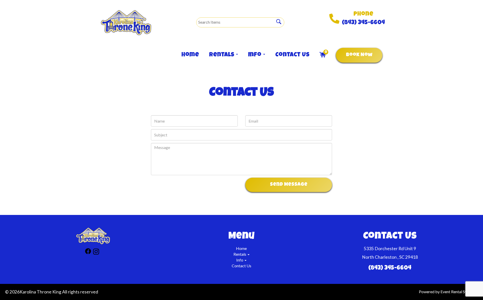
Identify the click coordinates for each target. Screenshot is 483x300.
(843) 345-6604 (363, 23)
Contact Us (292, 55)
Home (190, 55)
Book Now (359, 55)
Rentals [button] (222, 55)
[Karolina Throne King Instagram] (96, 252)
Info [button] (255, 55)
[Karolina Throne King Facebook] (88, 252)
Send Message (288, 184)
